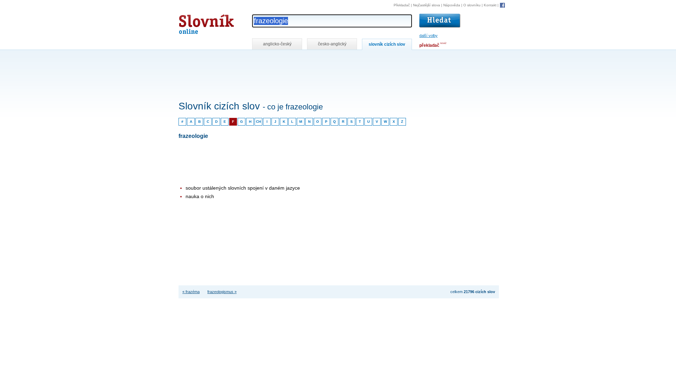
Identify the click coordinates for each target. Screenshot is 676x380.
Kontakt (490, 5)
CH (258, 122)
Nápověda (451, 5)
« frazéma (191, 292)
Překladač (402, 5)
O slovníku (472, 5)
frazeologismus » (222, 292)
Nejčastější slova (426, 5)
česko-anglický (332, 44)
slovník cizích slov (387, 44)
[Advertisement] (307, 59)
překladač (429, 45)
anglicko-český (277, 44)
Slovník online (194, 22)
